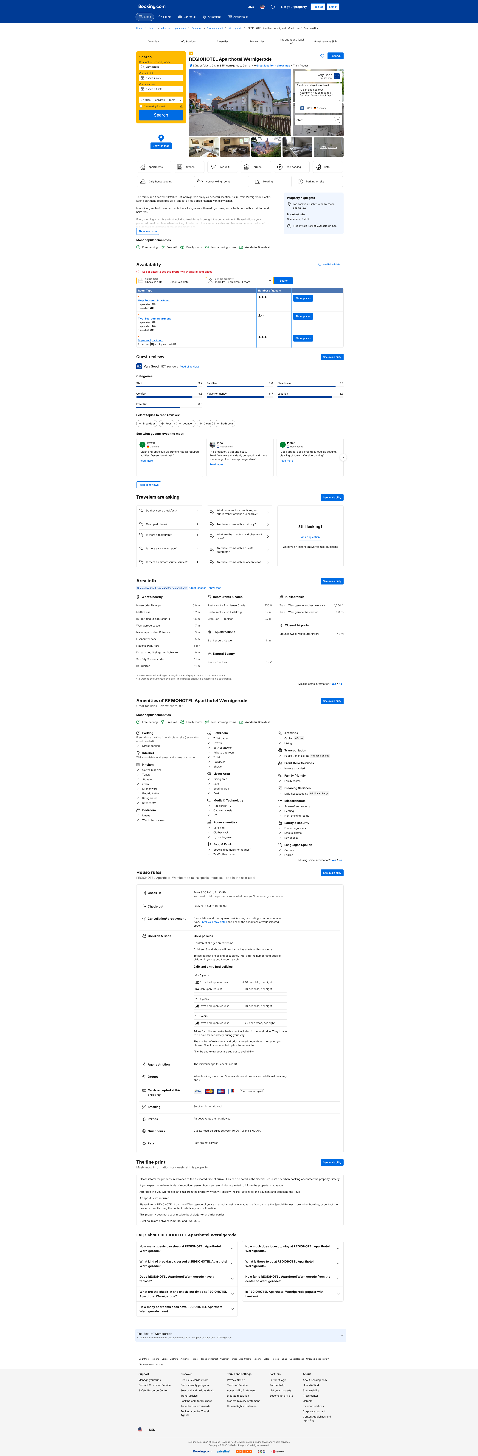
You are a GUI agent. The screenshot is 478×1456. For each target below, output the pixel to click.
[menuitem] (145, 17)
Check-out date (147, 84)
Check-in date (146, 73)
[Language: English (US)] (262, 6)
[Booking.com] (152, 6)
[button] (161, 100)
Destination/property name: (155, 62)
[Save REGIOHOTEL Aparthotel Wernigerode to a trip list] (322, 55)
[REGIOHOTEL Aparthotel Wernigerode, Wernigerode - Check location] (191, 65)
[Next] (339, 100)
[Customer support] (272, 6)
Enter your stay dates (214, 921)
